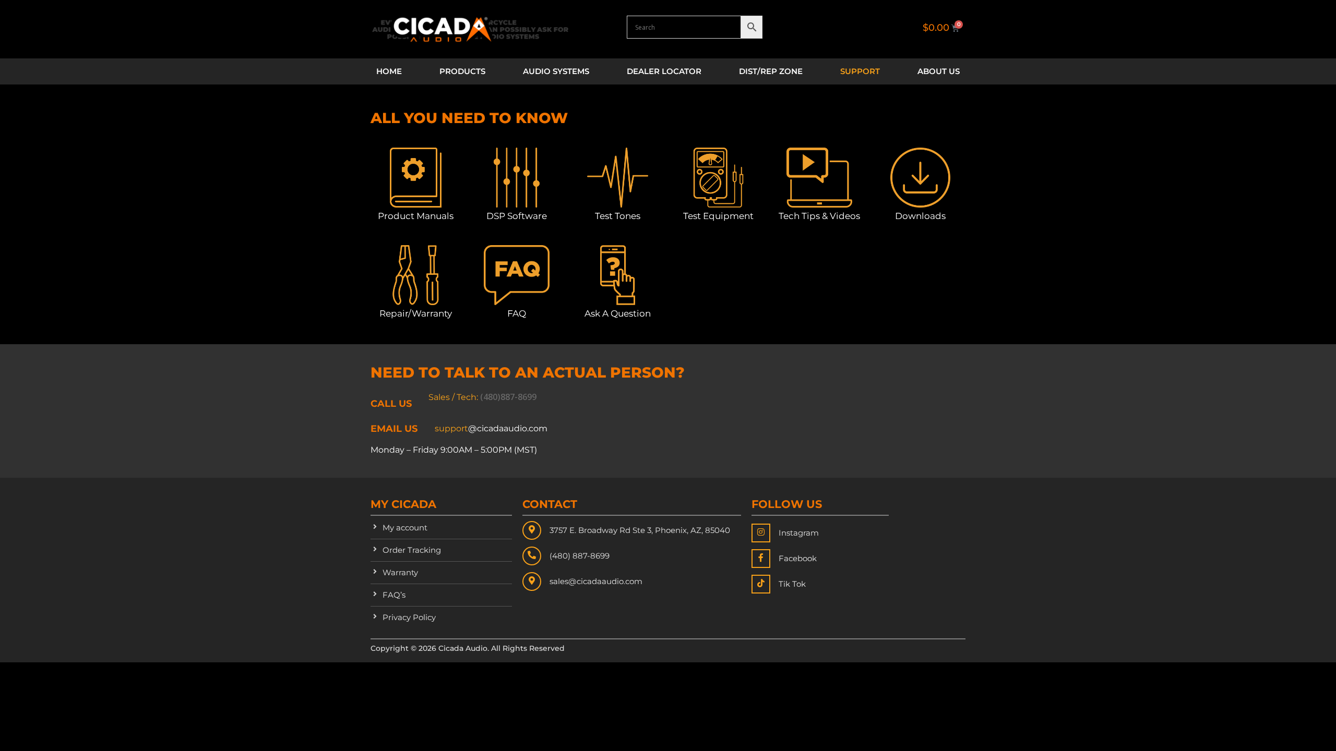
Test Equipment (718, 216)
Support (860, 71)
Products (462, 71)
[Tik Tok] (761, 584)
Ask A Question (617, 313)
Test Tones (617, 216)
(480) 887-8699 (580, 556)
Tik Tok (792, 584)
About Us (938, 71)
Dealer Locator (664, 71)
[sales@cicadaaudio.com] (531, 581)
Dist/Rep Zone (771, 71)
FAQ (516, 313)
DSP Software (516, 216)
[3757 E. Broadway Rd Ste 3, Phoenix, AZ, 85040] (531, 530)
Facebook (798, 558)
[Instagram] (761, 533)
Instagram (799, 533)
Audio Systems (556, 71)
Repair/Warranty (415, 313)
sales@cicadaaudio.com (596, 581)
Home (389, 71)
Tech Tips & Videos (819, 216)
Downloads (920, 216)
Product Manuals (416, 216)
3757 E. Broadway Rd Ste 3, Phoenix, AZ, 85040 (640, 530)
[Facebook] (761, 558)
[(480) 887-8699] (531, 556)
